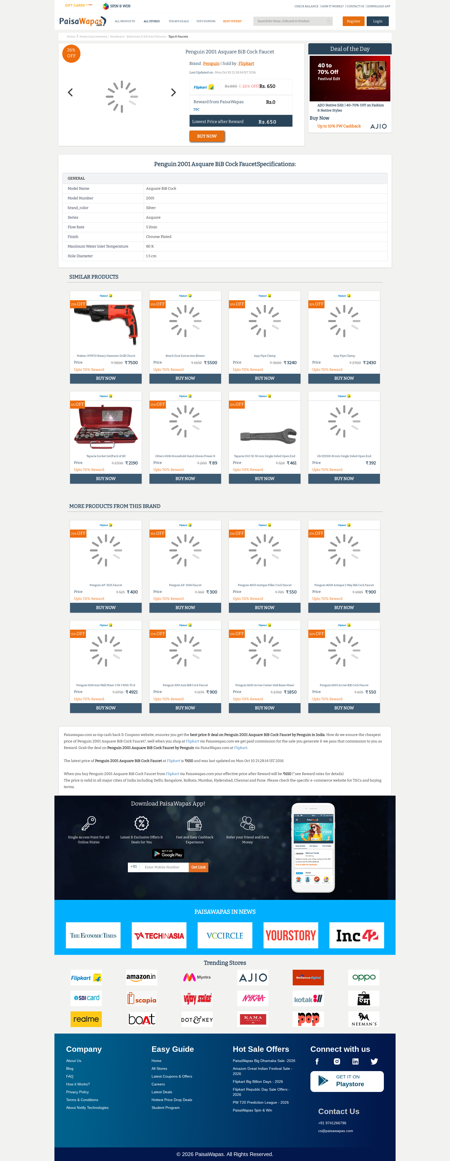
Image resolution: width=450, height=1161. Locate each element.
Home (156, 1061)
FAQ (69, 1076)
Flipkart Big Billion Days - (258, 1081)
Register (353, 21)
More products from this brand (114, 506)
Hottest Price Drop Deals (172, 1100)
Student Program (166, 1107)
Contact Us (339, 1111)
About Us (73, 1061)
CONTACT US (355, 6)
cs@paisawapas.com (335, 1131)
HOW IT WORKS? (332, 6)
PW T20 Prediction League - (261, 1102)
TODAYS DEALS (179, 21)
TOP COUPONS (205, 21)
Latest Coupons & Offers (172, 1076)
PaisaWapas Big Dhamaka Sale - (264, 1061)
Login (378, 21)
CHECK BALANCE (306, 6)
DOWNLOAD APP (378, 6)
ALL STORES (152, 21)
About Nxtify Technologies (87, 1107)
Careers (158, 1084)
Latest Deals (162, 1092)
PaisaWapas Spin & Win (252, 1110)
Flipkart (246, 63)
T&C (196, 109)
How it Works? (78, 1084)
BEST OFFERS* (232, 21)
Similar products (93, 277)
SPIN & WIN (119, 6)
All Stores (159, 1068)
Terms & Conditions (82, 1100)
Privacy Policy (77, 1092)
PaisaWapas (209, 1154)
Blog (69, 1068)
